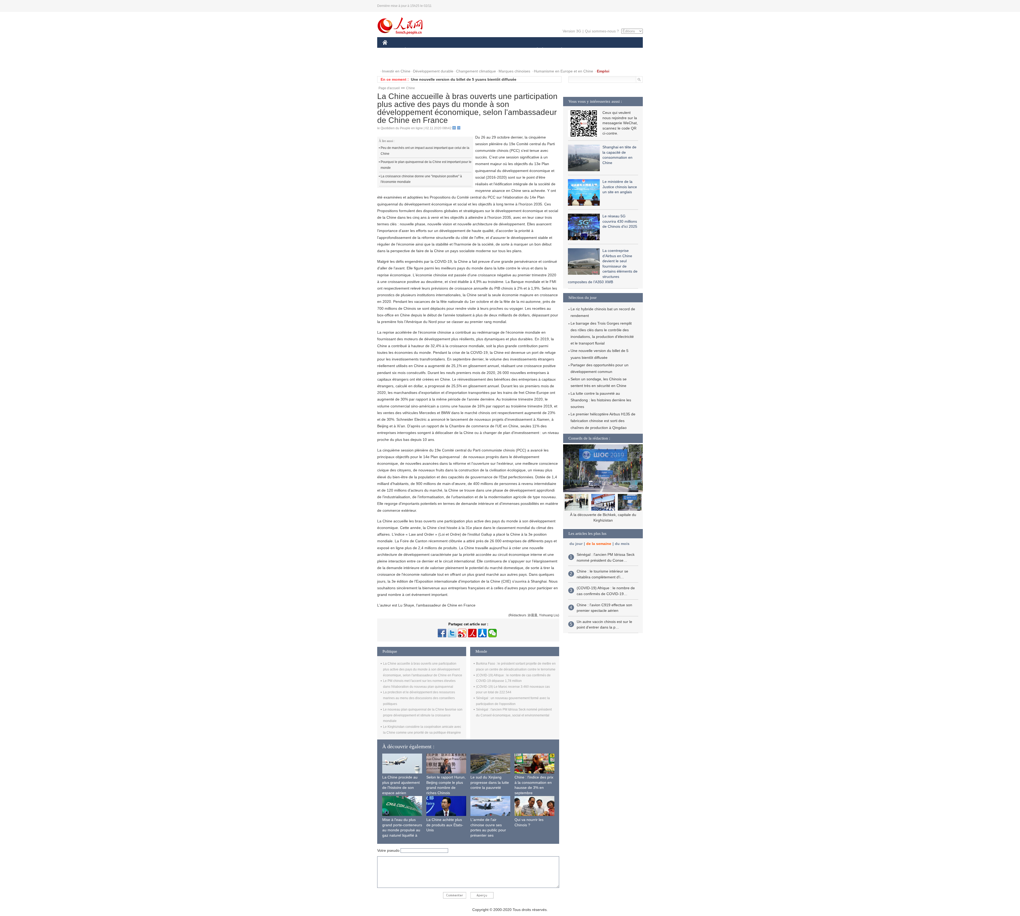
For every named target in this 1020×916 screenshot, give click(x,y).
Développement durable (433, 71)
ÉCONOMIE (415, 50)
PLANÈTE (558, 50)
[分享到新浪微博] (462, 633)
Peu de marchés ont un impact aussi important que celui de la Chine (425, 151)
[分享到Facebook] (442, 633)
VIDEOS (439, 60)
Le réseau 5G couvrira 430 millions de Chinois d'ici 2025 (619, 221)
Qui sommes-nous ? (602, 31)
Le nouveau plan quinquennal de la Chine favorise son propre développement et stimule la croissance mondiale (422, 715)
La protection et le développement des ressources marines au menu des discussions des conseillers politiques (419, 698)
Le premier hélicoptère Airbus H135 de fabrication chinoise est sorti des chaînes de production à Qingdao (603, 420)
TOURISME (603, 50)
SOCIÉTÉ (535, 50)
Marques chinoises (514, 71)
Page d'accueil (389, 88)
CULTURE (511, 50)
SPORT (580, 50)
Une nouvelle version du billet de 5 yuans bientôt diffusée (463, 79)
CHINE (391, 50)
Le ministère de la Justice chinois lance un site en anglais (619, 186)
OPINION (394, 60)
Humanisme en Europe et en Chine (563, 71)
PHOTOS (416, 60)
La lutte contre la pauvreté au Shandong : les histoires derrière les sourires (601, 400)
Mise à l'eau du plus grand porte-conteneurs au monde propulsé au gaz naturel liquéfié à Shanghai (402, 830)
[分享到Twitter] (452, 633)
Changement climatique (476, 71)
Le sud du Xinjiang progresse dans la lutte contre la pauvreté (489, 782)
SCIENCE (486, 50)
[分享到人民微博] (472, 633)
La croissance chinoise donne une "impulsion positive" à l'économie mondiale (421, 179)
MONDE (440, 50)
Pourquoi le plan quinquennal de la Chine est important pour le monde (426, 165)
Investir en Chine (396, 71)
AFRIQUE (462, 50)
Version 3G (572, 31)
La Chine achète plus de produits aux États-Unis (444, 825)
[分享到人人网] (482, 633)
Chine (410, 88)
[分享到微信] (492, 633)
